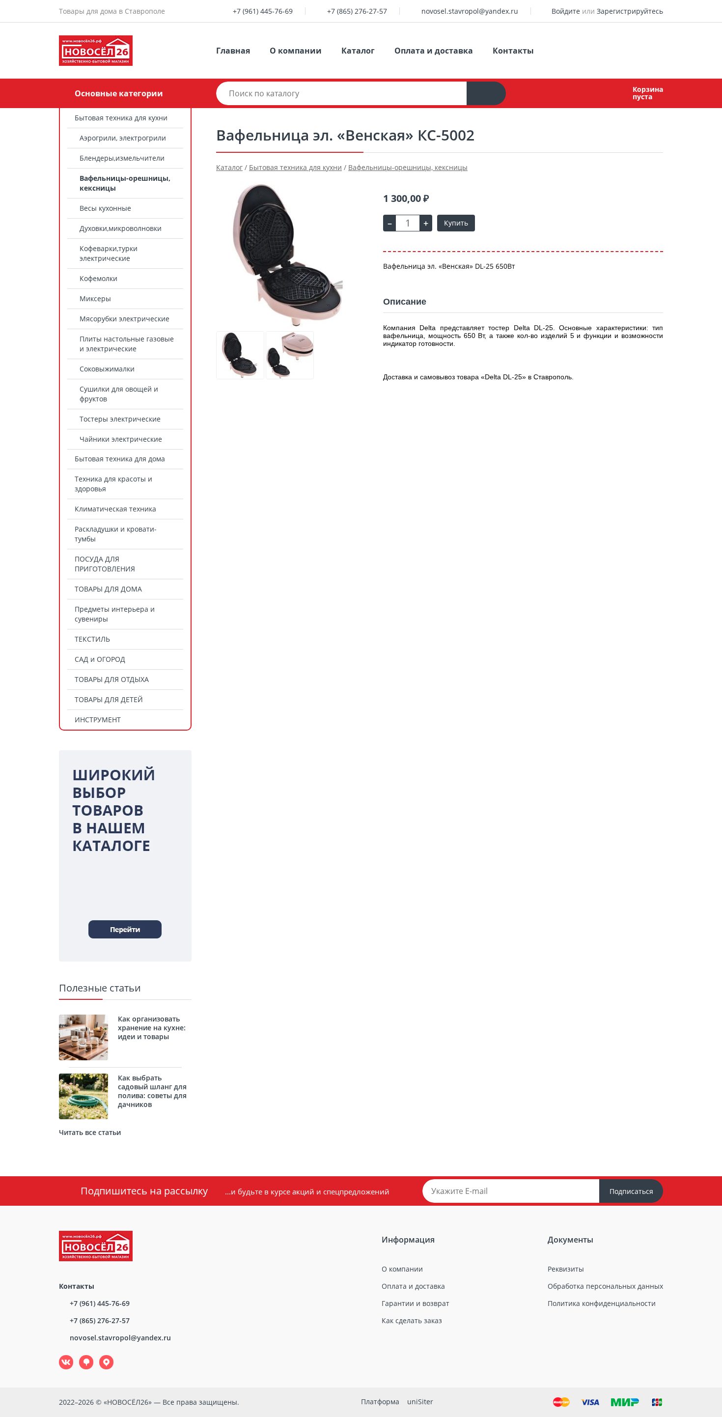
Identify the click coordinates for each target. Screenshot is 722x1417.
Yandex (100, 1355)
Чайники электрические (121, 439)
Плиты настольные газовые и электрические (127, 343)
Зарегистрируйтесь (630, 11)
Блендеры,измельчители (122, 158)
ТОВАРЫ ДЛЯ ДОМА (108, 589)
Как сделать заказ (412, 1320)
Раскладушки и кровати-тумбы (116, 533)
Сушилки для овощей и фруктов (119, 393)
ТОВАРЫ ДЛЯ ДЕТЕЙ (109, 699)
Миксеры (95, 298)
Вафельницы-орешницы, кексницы (125, 183)
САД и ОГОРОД (100, 659)
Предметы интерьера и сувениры (115, 613)
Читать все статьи (90, 1132)
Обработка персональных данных (605, 1286)
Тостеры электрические (120, 419)
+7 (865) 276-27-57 (357, 11)
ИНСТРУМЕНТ (98, 719)
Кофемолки (98, 278)
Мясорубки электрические (124, 318)
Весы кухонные (105, 208)
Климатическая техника (115, 508)
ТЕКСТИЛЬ (92, 639)
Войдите (566, 11)
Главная (233, 51)
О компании (296, 51)
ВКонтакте (60, 1355)
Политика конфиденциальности (602, 1303)
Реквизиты (566, 1269)
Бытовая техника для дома (120, 458)
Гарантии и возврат (415, 1303)
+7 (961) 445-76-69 (263, 11)
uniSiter (420, 1401)
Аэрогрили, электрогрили (123, 137)
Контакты (513, 51)
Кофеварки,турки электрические (109, 253)
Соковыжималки (107, 368)
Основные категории (119, 93)
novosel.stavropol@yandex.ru (469, 11)
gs (79, 1355)
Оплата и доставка (433, 51)
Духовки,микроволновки (121, 228)
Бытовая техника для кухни (121, 117)
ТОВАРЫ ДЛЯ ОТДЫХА (112, 679)
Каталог (358, 51)
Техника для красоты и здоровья (113, 483)
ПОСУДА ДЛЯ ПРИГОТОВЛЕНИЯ (105, 563)
